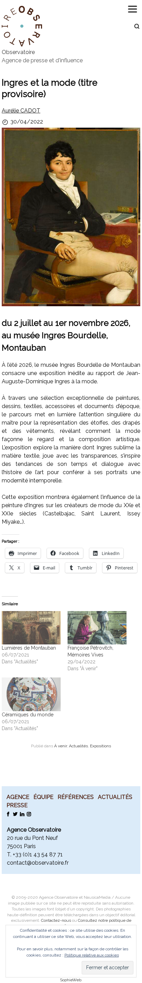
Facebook (8, 813)
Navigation (133, 8)
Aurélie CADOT (21, 110)
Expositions (100, 746)
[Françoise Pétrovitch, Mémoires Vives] (97, 628)
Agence (18, 797)
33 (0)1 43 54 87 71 (39, 854)
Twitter (15, 813)
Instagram (28, 813)
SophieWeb (70, 979)
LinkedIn (21, 813)
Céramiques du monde (27, 714)
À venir (60, 746)
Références (76, 797)
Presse (17, 805)
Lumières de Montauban (29, 648)
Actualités (78, 746)
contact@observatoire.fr (38, 862)
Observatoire (18, 52)
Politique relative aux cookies (91, 955)
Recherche (133, 26)
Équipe (43, 797)
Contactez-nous (56, 920)
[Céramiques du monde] (31, 694)
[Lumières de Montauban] (31, 628)
